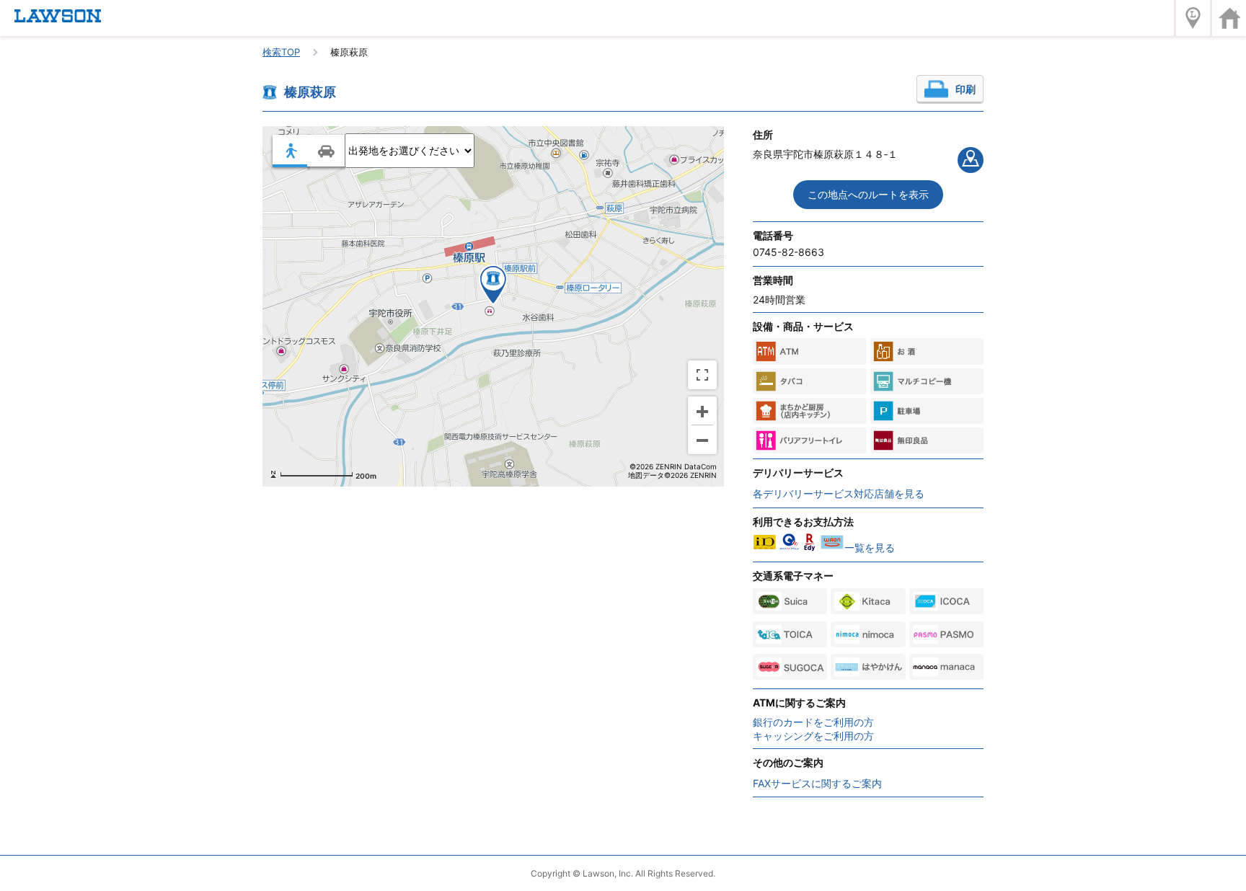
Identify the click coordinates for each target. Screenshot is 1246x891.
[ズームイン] (702, 410)
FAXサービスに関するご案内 (817, 783)
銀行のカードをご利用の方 (813, 722)
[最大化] (702, 374)
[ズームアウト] (702, 439)
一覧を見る (869, 547)
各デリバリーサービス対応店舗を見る (838, 493)
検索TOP (281, 52)
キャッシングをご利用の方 (813, 736)
